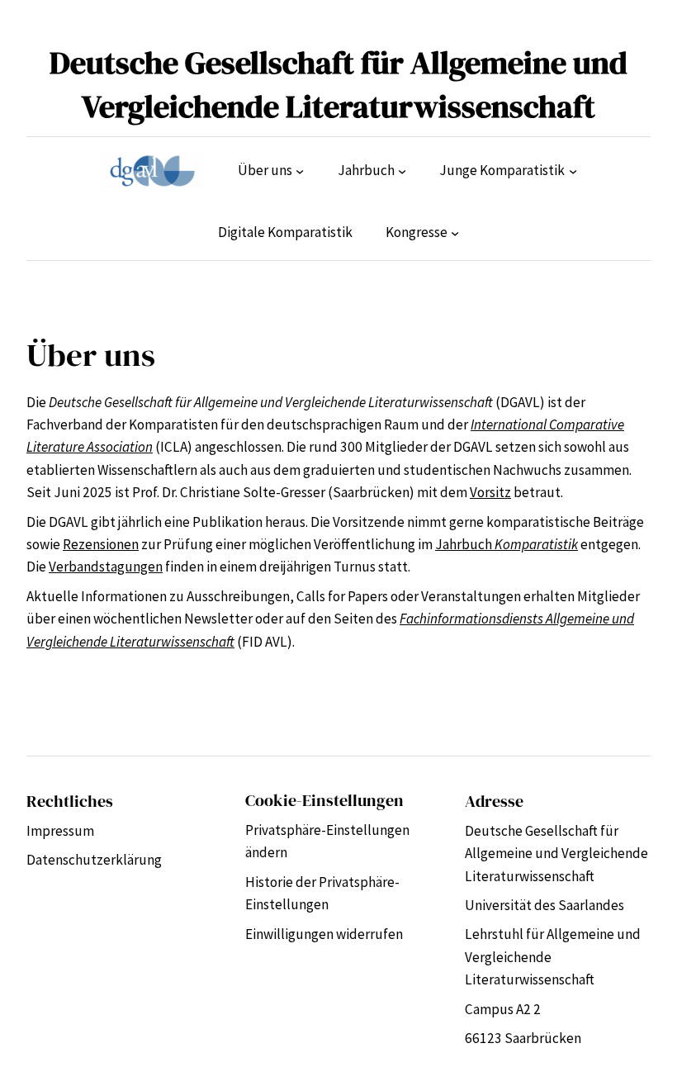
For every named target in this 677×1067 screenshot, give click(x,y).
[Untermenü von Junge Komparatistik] (573, 171)
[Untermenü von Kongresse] (455, 233)
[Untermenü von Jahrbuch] (402, 171)
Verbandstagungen (106, 566)
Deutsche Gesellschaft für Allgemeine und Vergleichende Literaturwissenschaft (338, 84)
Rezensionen (101, 544)
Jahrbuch (506, 544)
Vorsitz (490, 492)
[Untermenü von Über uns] (300, 171)
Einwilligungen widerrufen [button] (324, 934)
